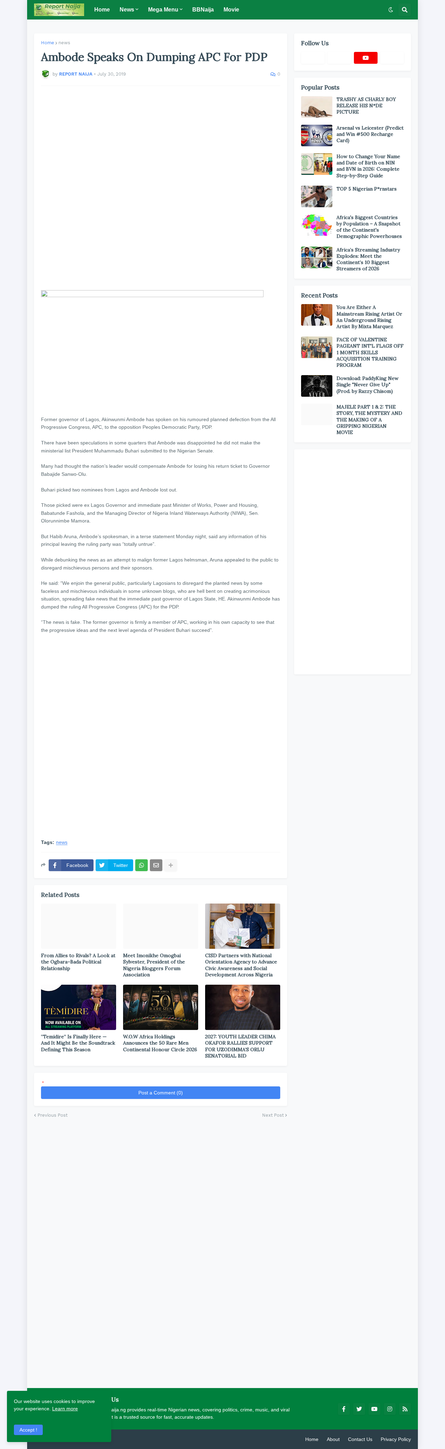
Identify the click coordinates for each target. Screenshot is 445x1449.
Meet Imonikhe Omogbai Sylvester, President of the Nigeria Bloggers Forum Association (154, 965)
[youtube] (366, 58)
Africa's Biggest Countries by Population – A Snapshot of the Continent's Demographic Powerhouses (369, 227)
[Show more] (170, 865)
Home (47, 42)
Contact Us (360, 1439)
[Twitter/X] (339, 58)
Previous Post (52, 1115)
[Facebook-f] (313, 58)
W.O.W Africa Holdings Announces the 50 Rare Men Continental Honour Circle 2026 (160, 1042)
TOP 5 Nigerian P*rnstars (367, 189)
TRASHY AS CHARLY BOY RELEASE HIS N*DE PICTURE (366, 105)
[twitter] (359, 1409)
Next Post (273, 1115)
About (333, 1439)
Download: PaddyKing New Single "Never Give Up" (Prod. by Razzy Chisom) (367, 384)
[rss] (405, 1409)
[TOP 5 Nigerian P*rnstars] (316, 196)
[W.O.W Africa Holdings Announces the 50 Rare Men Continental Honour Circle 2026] (160, 1007)
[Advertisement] (160, 188)
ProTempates (115, 1439)
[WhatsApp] (141, 865)
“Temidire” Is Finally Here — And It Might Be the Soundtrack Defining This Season (78, 1042)
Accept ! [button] (28, 1430)
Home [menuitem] (102, 10)
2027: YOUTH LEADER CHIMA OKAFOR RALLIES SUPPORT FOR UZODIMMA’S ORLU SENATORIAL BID (240, 1046)
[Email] (156, 865)
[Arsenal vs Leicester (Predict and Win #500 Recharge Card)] (316, 135)
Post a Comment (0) (160, 1092)
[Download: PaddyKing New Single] (316, 386)
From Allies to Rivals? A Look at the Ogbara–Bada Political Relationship (78, 961)
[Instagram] (392, 58)
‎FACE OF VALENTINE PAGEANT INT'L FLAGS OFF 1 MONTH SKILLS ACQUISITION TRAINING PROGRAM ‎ (370, 352)
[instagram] (390, 1409)
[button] (390, 9)
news (64, 42)
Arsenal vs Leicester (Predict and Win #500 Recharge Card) (370, 134)
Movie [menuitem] (231, 10)
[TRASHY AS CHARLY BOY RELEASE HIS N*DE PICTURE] (316, 107)
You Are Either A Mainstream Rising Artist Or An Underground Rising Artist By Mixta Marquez (369, 317)
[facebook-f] (344, 1409)
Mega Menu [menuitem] (163, 10)
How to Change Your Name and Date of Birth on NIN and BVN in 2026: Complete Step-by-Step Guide (368, 166)
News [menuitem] (127, 10)
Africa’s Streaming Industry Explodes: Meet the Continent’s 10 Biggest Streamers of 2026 (368, 259)
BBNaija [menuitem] (203, 10)
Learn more (65, 1408)
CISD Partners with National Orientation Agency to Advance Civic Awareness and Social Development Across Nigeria (241, 965)
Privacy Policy (396, 1439)
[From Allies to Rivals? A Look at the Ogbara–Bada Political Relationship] (78, 926)
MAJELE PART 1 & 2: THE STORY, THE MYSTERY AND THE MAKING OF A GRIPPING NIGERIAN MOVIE (369, 419)
